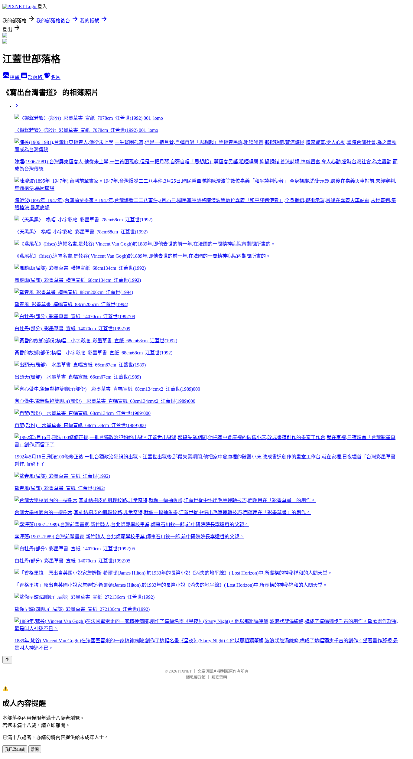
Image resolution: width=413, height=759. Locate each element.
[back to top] (7, 659)
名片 (55, 77)
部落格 (36, 77)
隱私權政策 (196, 677)
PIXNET (185, 671)
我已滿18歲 (15, 749)
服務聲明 (219, 677)
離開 (35, 749)
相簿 (15, 77)
